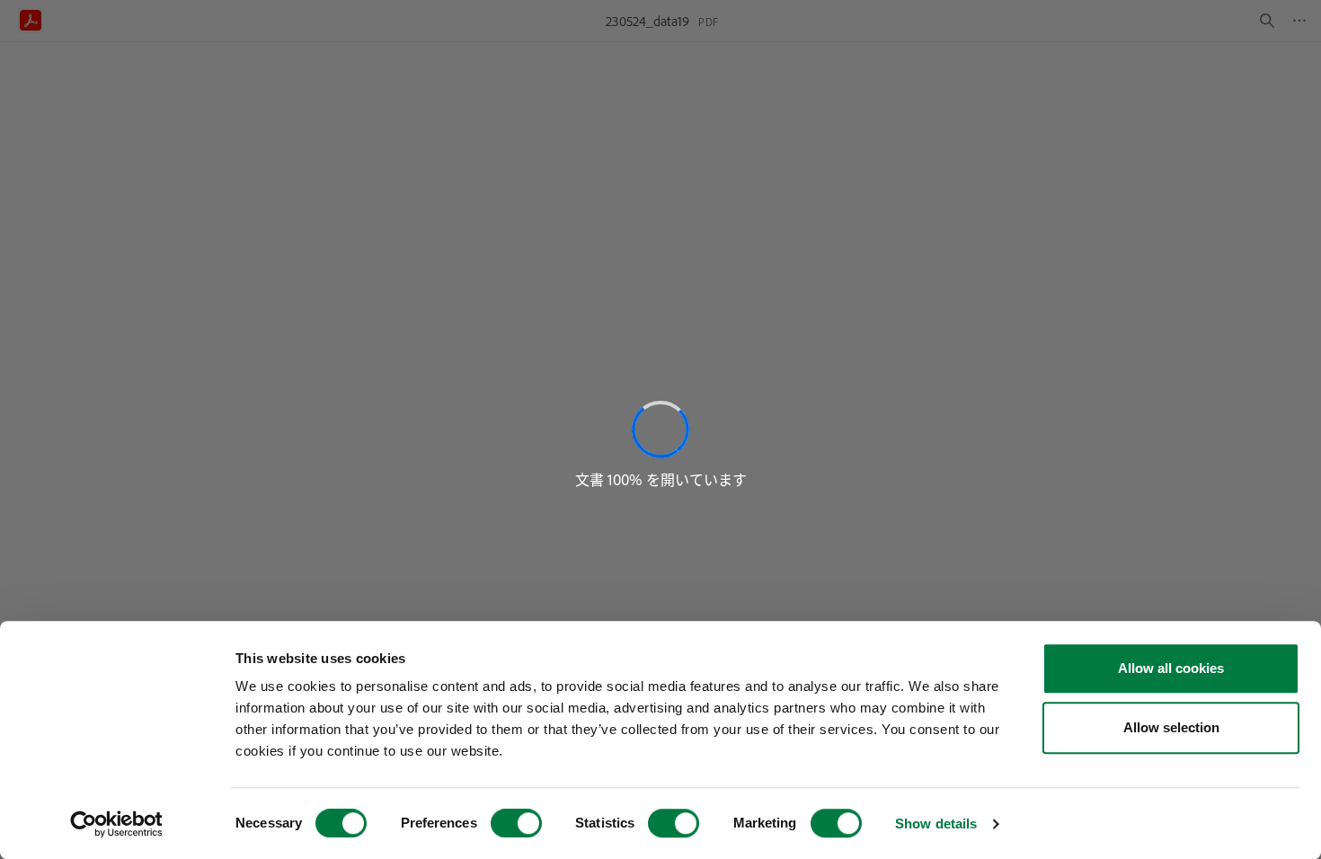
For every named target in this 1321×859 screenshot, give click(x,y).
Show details (936, 823)
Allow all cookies (1171, 668)
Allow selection (1171, 727)
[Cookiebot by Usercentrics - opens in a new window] (116, 823)
